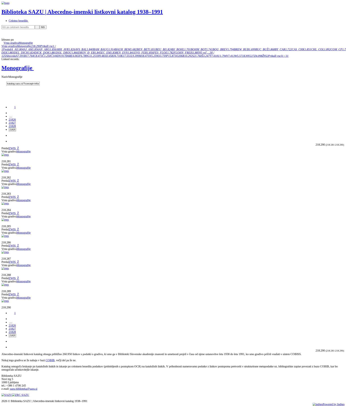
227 (252, 55)
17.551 (127, 55)
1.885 (196, 52)
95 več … (204, 52)
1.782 (170, 52)
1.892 (327, 49)
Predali (7, 49)
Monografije (24, 46)
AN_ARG (44, 49)
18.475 (145, 55)
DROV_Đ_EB (86, 52)
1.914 (111, 49)
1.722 (288, 49)
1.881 (52, 52)
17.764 (30, 55)
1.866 (75, 52)
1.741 (209, 49)
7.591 (20, 55)
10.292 (188, 55)
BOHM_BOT (198, 49)
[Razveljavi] (37, 27)
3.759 (163, 55)
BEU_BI (160, 49)
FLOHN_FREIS (183, 52)
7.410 (214, 55)
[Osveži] (314, 144)
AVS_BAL (81, 49)
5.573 (240, 55)
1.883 (10, 52)
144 (55, 55)
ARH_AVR (62, 49)
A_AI (14, 49)
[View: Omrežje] (312, 144)
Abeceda (11, 55)
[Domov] (3, 36)
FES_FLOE (160, 52)
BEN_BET (143, 49)
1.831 (152, 49)
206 (180, 55)
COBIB (50, 360)
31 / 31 (285, 55)
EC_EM (105, 52)
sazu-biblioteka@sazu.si (23, 388)
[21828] (11, 112)
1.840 (90, 49)
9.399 (135, 55)
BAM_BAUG (100, 49)
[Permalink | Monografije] (3, 83)
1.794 (230, 49)
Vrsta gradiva (9, 46)
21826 (12, 119)
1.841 (131, 52)
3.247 (206, 55)
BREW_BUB (241, 49)
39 (246, 55)
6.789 (84, 55)
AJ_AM (28, 49)
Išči (43, 27)
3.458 (110, 55)
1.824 (168, 49)
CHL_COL (317, 49)
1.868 (271, 49)
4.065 (75, 55)
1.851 (308, 49)
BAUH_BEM (122, 49)
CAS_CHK (298, 49)
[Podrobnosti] (2, 158)
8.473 (39, 55)
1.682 (133, 49)
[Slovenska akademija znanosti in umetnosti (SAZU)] (6, 394)
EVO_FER (140, 52)
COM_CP (336, 49)
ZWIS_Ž (14, 148)
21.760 (198, 55)
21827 (12, 122)
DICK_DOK (42, 52)
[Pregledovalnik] (5, 158)
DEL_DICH (21, 52)
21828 (12, 126)
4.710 (117, 55)
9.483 (102, 55)
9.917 (62, 55)
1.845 (98, 52)
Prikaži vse (46, 46)
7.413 (231, 55)
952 (266, 55)
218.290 (35, 46)
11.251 (93, 55)
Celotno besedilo (18, 20)
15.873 (172, 55)
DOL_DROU (64, 52)
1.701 (187, 49)
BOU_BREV (220, 49)
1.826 (72, 49)
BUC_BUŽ (261, 49)
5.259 (154, 55)
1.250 (47, 55)
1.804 (20, 49)
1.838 (113, 52)
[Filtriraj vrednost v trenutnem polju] (20, 148)
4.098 (259, 55)
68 (69, 55)
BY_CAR (280, 49)
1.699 (252, 49)
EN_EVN (122, 52)
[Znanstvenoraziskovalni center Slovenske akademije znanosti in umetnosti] (20, 394)
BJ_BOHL (178, 49)
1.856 (35, 49)
